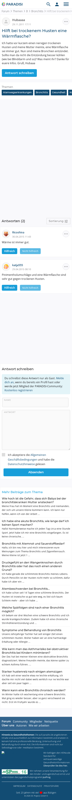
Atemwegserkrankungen (17, 92)
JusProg (46, 777)
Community (20, 721)
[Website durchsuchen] (48, 4)
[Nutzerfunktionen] (57, 4)
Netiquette (51, 721)
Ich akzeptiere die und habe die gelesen (31, 459)
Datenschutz (34, 785)
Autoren (21, 725)
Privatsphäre (51, 785)
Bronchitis (37, 11)
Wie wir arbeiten (39, 725)
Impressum (19, 785)
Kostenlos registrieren (19, 390)
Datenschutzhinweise (21, 464)
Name (7, 399)
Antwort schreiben (19, 73)
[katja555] (7, 266)
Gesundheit (58, 92)
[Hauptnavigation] (66, 4)
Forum (5, 11)
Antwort (10, 412)
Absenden (36, 472)
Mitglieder (36, 721)
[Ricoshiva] (7, 234)
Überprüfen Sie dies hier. (55, 765)
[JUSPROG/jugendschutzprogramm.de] (15, 771)
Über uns (8, 725)
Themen (18, 11)
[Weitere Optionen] (66, 21)
